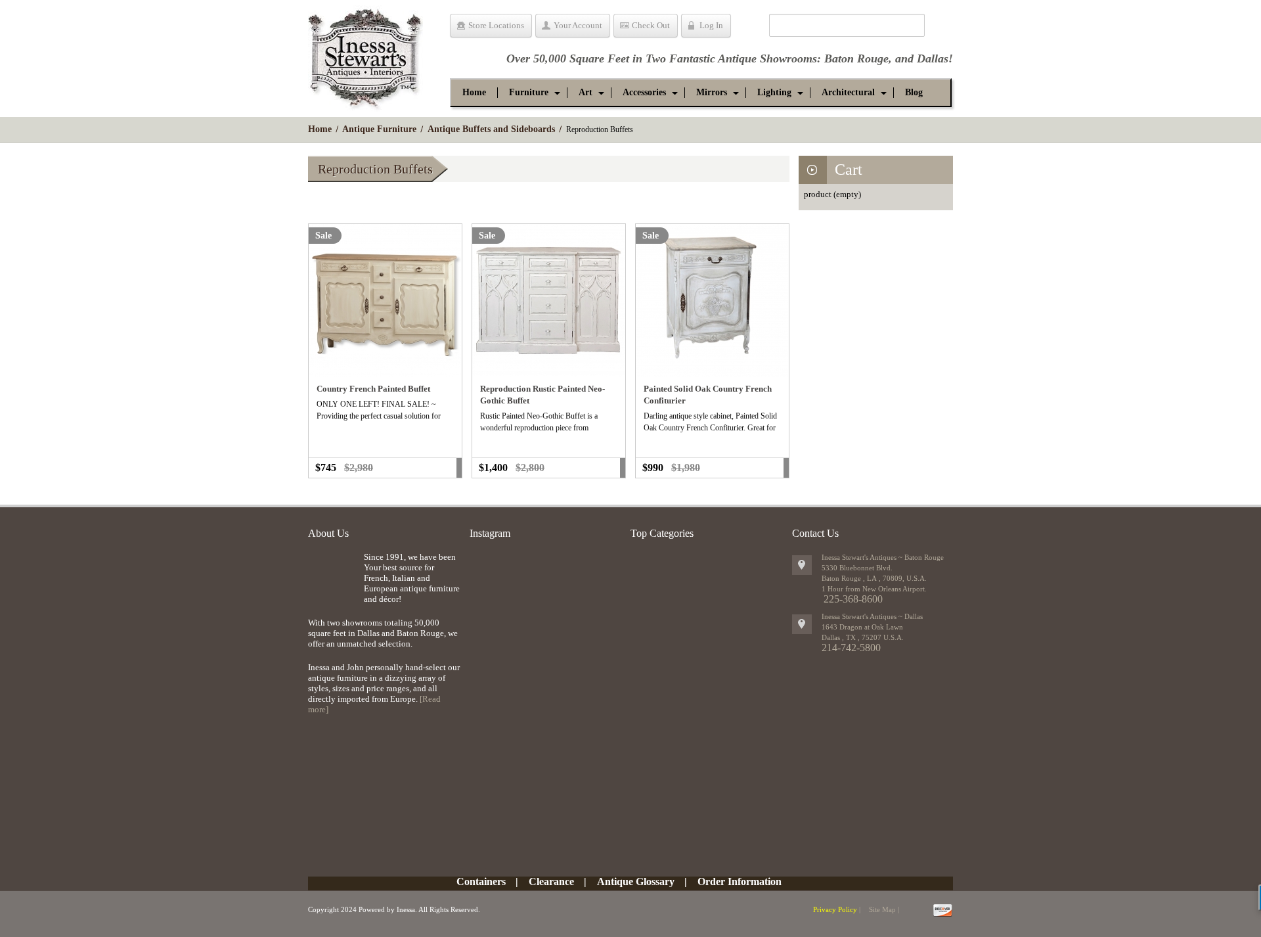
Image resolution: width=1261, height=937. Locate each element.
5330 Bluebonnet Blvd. (857, 568)
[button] (528, 93)
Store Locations (496, 25)
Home (320, 129)
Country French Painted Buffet (373, 389)
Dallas (932, 58)
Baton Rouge (856, 58)
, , (863, 637)
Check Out (651, 25)
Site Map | (884, 909)
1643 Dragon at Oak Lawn (862, 627)
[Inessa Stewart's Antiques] (365, 55)
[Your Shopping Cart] (749, 27)
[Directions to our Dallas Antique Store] (802, 624)
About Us (328, 533)
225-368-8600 (853, 599)
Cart (848, 169)
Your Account (578, 25)
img (332, 573)
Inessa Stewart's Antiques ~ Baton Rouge (883, 557)
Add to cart (459, 468)
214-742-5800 (851, 647)
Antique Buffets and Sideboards (491, 129)
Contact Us (815, 533)
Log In (711, 25)
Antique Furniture (379, 129)
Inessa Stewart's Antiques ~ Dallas (872, 616)
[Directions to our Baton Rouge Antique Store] (802, 565)
